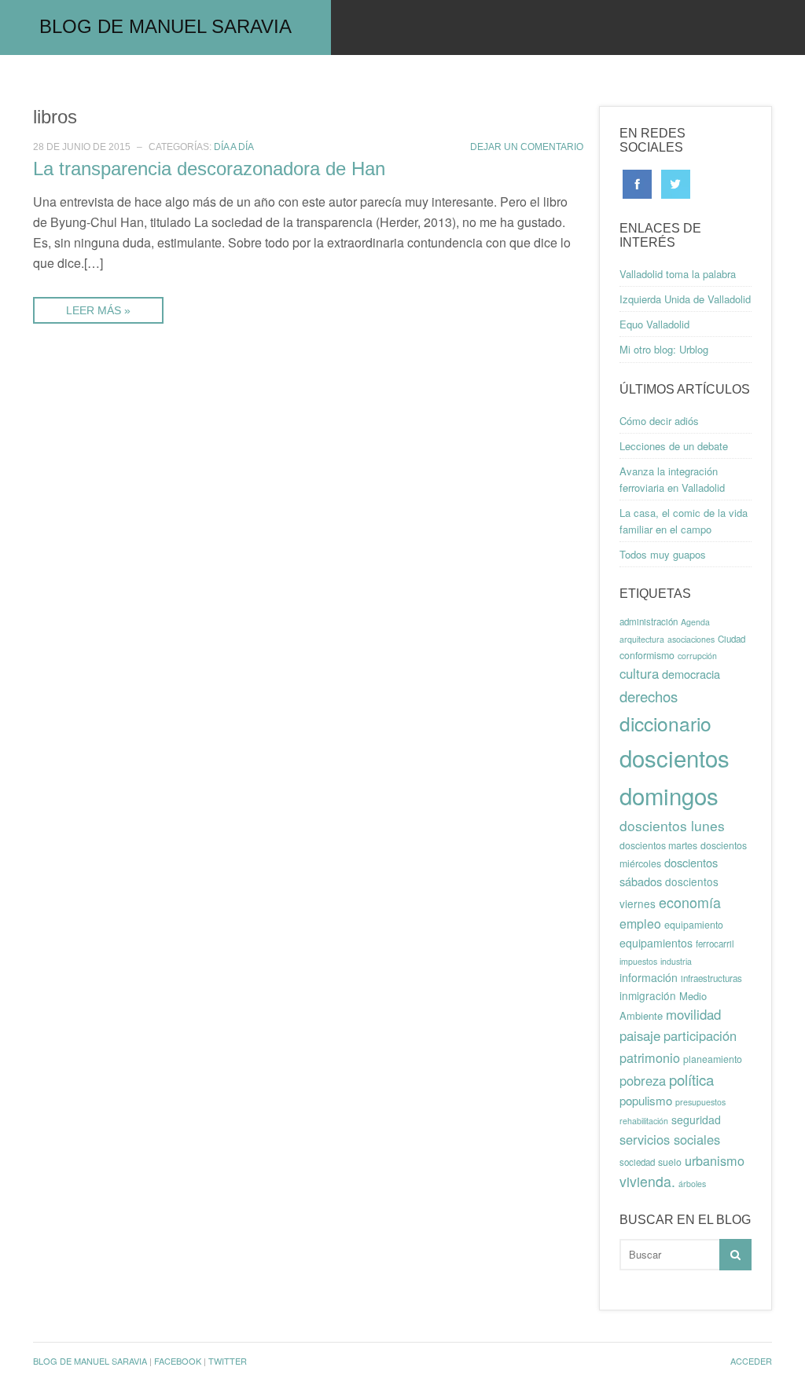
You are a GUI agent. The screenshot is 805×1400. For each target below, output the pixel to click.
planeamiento (712, 1059)
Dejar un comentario (526, 146)
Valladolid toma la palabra (677, 273)
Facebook (177, 1360)
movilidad (693, 1014)
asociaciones (691, 639)
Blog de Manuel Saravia (165, 26)
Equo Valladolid (654, 324)
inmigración (647, 995)
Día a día (234, 146)
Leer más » (98, 310)
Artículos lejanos (495, 82)
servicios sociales (669, 1139)
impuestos (638, 961)
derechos (648, 696)
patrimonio (649, 1057)
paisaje (639, 1035)
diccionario (665, 723)
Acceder (751, 1360)
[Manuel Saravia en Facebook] (637, 182)
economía (690, 902)
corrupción (697, 656)
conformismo (647, 655)
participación (700, 1035)
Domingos (371, 82)
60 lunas (122, 82)
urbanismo (714, 1160)
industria (676, 961)
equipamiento (693, 925)
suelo (670, 1162)
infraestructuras (711, 978)
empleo (640, 923)
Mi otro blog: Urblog (663, 349)
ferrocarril (715, 943)
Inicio (44, 82)
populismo (645, 1100)
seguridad (696, 1119)
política (691, 1079)
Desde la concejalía (244, 82)
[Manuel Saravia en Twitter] (675, 182)
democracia (691, 673)
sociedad (637, 1162)
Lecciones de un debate (673, 445)
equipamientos (656, 943)
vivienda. (647, 1181)
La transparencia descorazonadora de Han (209, 168)
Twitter (227, 1360)
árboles (692, 1183)
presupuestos (700, 1102)
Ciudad (731, 638)
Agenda (695, 622)
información (648, 977)
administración (648, 621)
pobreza (642, 1080)
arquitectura (641, 639)
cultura (639, 673)
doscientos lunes (672, 825)
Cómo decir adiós (659, 420)
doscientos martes (658, 845)
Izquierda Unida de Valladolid (685, 298)
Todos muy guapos (662, 554)
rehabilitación (643, 1121)
